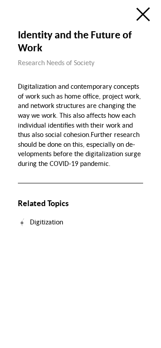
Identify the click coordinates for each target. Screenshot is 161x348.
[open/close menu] (143, 14)
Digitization (46, 221)
